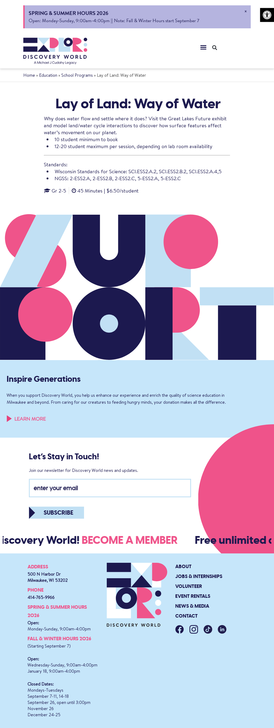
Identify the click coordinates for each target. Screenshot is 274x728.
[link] (267, 15)
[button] (203, 47)
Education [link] (48, 75)
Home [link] (29, 75)
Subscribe (58, 513)
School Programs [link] (77, 75)
